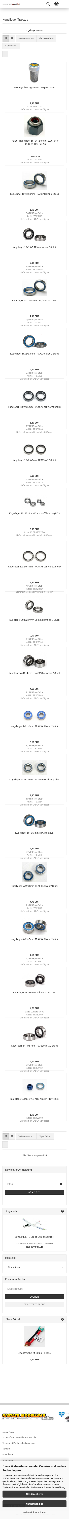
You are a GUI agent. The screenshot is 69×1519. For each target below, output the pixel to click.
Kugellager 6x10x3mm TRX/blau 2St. (34, 832)
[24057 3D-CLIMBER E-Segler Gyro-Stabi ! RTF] (34, 1224)
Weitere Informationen (34, 1512)
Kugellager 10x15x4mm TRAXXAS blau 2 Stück (34, 194)
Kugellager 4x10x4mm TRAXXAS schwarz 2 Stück (34, 673)
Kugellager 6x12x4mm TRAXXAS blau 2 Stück (34, 886)
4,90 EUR (34, 1359)
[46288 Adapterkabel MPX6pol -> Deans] (34, 1336)
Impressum (8, 1460)
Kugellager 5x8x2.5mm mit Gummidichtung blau (34, 779)
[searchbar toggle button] (48, 4)
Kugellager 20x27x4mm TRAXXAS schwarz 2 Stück (34, 566)
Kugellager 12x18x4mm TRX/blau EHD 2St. (34, 300)
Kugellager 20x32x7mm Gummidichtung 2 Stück (34, 620)
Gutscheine (8, 1454)
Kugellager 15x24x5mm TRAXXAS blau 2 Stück (34, 353)
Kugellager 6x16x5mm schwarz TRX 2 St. (34, 992)
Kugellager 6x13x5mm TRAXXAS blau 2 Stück (34, 939)
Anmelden (34, 1192)
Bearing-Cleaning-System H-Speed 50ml (34, 87)
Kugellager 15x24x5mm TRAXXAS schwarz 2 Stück (34, 407)
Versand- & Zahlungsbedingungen (18, 1443)
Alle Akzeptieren (34, 1494)
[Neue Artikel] (62, 1320)
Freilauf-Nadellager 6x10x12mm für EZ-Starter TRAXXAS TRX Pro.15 (34, 142)
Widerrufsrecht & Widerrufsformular (20, 1437)
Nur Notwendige (34, 1504)
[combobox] (26, 38)
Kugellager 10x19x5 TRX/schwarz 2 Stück (34, 247)
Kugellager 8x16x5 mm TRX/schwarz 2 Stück (34, 1045)
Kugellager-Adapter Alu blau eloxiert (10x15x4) (34, 1099)
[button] (6, 38)
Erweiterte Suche (34, 1304)
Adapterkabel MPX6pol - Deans (34, 1353)
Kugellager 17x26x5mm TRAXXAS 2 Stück (34, 460)
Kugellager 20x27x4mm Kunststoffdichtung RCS (34, 513)
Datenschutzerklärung (54, 1487)
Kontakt (6, 1448)
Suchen (34, 1297)
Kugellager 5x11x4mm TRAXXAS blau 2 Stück (34, 726)
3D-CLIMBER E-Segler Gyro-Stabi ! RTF (34, 1237)
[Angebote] (62, 1211)
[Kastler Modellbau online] (10, 4)
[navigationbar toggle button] (65, 4)
